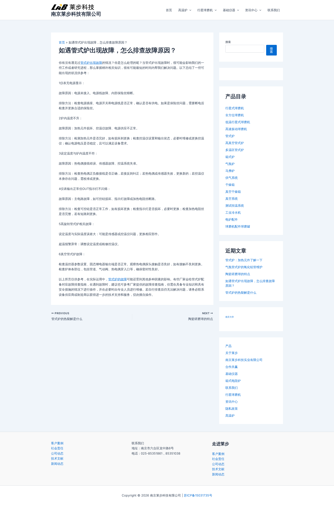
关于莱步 (231, 353)
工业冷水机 (233, 212)
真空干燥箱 (233, 192)
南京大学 (229, 317)
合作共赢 (231, 367)
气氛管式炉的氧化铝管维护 (243, 267)
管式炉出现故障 (91, 63)
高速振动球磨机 (236, 129)
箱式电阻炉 (233, 381)
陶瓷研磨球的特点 (237, 274)
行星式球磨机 (234, 108)
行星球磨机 (205, 10)
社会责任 (57, 448)
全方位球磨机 (234, 115)
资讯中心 (251, 10)
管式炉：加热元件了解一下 (243, 260)
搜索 (228, 42)
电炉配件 (231, 219)
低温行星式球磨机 (237, 122)
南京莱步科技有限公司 (76, 14)
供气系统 (231, 178)
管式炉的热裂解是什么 (240, 292)
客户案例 (57, 443)
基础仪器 (229, 10)
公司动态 (57, 453)
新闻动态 (57, 464)
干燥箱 (230, 185)
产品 (228, 346)
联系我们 (274, 10)
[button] (189, 10)
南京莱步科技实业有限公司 (243, 360)
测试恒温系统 (234, 205)
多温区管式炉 (234, 150)
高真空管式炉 (234, 143)
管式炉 (230, 136)
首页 (169, 10)
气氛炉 (230, 164)
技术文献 (57, 458)
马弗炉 (230, 171)
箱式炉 (230, 157)
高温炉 (182, 10)
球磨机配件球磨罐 (237, 226)
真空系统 (231, 198)
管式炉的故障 (117, 279)
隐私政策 (231, 408)
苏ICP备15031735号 (198, 495)
